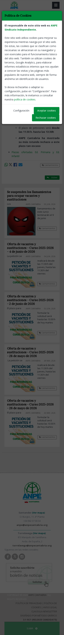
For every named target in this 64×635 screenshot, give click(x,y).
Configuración (21, 110)
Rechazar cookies (46, 117)
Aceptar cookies (46, 110)
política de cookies (24, 99)
